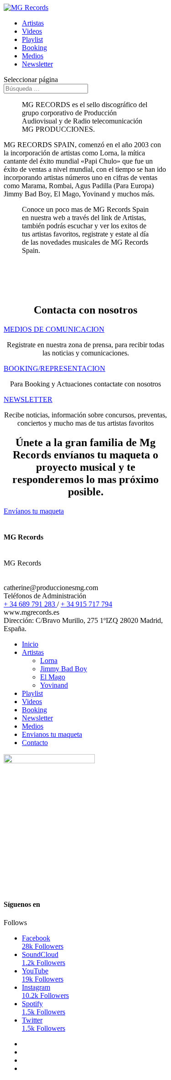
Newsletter (37, 64)
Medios (32, 56)
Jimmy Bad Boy (63, 669)
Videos (32, 31)
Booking (34, 47)
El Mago (52, 677)
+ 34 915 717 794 (86, 604)
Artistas (33, 23)
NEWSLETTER (28, 399)
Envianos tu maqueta (52, 734)
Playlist (32, 39)
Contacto (35, 742)
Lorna (48, 660)
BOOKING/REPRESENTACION (54, 368)
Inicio (30, 644)
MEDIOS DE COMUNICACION (54, 329)
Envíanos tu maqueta (34, 511)
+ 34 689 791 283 (30, 604)
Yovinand (54, 685)
